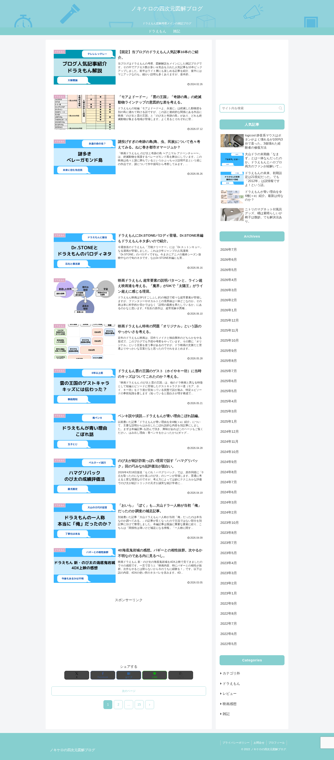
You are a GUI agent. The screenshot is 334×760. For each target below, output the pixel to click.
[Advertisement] (128, 201)
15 (139, 704)
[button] (180, 675)
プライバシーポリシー (236, 742)
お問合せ (259, 742)
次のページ (128, 690)
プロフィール (276, 742)
